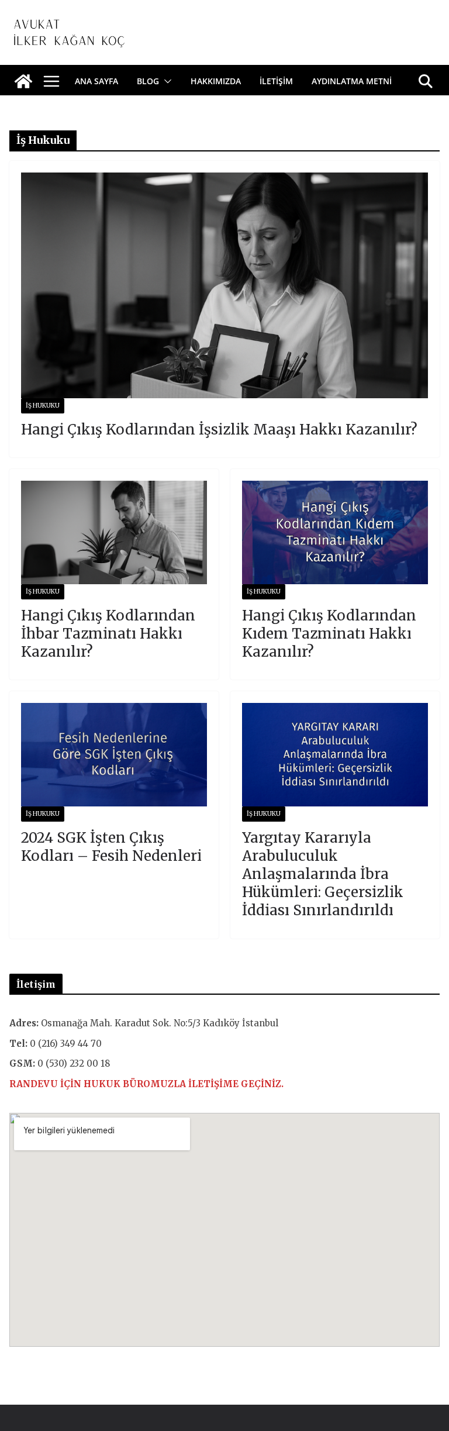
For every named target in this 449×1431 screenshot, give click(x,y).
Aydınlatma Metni (352, 81)
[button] (165, 81)
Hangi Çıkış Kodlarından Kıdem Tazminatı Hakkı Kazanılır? (329, 633)
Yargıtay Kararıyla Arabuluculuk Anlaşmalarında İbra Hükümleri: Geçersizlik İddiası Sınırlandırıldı (322, 874)
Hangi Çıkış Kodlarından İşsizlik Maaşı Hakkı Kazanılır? (219, 429)
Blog (148, 81)
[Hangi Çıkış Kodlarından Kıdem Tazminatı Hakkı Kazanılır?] (335, 532)
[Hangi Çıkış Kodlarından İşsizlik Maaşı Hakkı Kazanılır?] (224, 285)
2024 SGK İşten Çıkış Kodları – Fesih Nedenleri (111, 847)
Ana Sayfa (96, 81)
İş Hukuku (43, 405)
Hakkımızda (216, 81)
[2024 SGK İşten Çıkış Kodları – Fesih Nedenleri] (114, 754)
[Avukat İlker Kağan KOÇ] (23, 81)
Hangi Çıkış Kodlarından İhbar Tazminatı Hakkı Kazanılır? (108, 633)
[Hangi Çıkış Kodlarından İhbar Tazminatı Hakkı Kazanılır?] (114, 532)
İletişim (276, 81)
